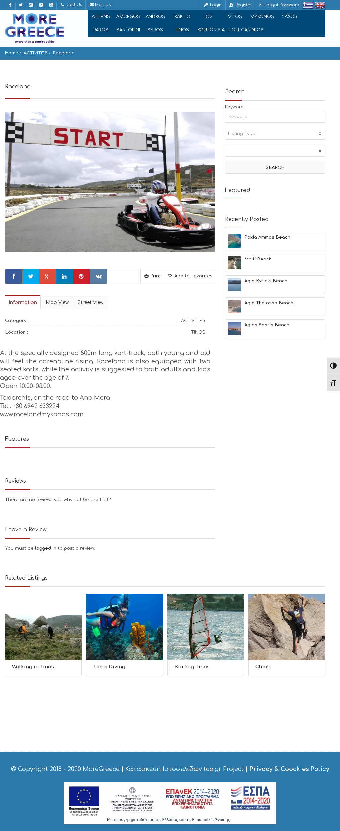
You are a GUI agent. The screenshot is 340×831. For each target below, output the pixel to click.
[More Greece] (34, 28)
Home (11, 53)
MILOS (235, 16)
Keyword (234, 107)
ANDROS (155, 16)
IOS (208, 16)
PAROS (100, 30)
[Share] (13, 276)
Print (155, 276)
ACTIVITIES (36, 53)
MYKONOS (262, 16)
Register (242, 5)
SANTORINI (128, 30)
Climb (263, 667)
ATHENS (101, 16)
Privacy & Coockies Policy (289, 769)
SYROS (155, 30)
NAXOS (289, 16)
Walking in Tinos (33, 667)
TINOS (182, 30)
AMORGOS (128, 16)
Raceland (64, 53)
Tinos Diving (109, 667)
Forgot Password (281, 5)
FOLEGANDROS (246, 30)
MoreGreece (101, 769)
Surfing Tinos (192, 667)
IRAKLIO (181, 16)
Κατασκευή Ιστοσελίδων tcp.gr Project (184, 769)
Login (215, 5)
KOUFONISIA (211, 30)
